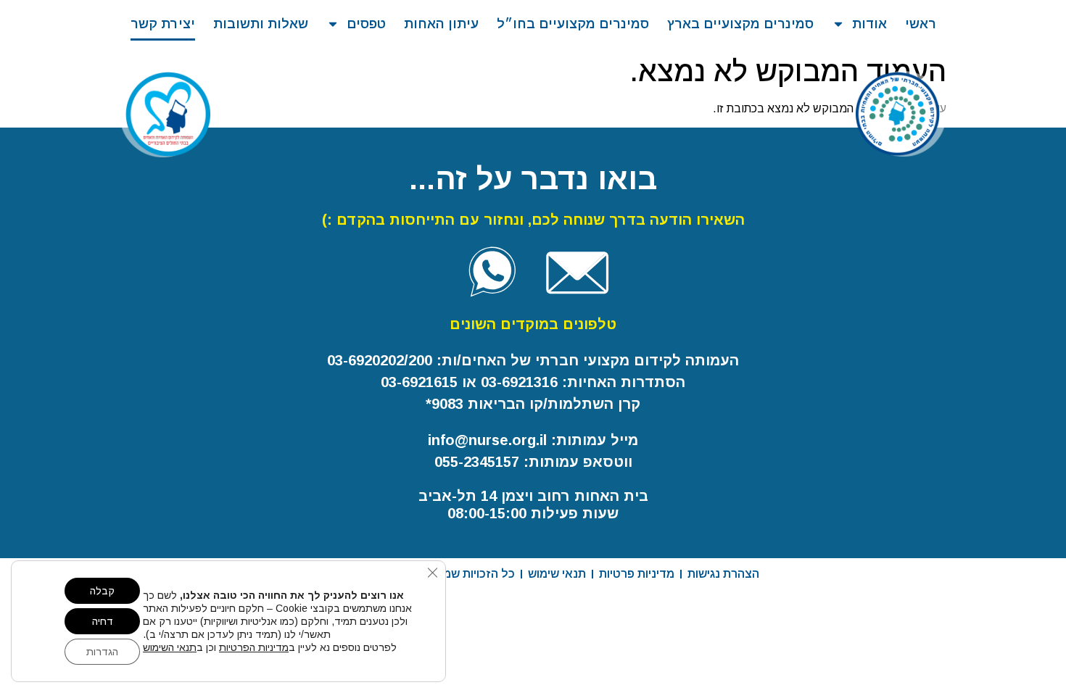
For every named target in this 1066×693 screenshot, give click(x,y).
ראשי (920, 24)
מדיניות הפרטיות (254, 647)
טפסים (366, 24)
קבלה (102, 591)
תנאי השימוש (170, 647)
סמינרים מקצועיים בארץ (740, 24)
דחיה (102, 621)
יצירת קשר (163, 24)
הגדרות (102, 651)
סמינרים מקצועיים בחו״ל (573, 24)
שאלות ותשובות (260, 24)
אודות (869, 24)
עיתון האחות (441, 24)
